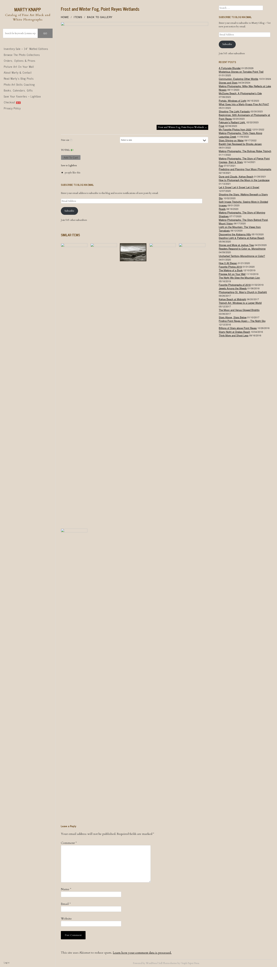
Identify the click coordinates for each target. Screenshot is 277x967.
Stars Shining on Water (231, 140)
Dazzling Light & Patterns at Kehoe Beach (241, 238)
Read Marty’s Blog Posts (19, 78)
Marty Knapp (27, 9)
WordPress (151, 963)
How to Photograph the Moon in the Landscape (244, 180)
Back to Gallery (99, 17)
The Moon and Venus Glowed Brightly (239, 310)
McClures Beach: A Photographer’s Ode (240, 93)
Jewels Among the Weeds (233, 288)
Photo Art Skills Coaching (19, 84)
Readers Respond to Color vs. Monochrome (242, 248)
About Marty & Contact (18, 72)
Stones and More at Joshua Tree (236, 245)
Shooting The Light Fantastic (234, 111)
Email (66, 904)
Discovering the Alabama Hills (235, 234)
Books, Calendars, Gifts (18, 90)
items (78, 17)
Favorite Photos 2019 (230, 266)
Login (6, 962)
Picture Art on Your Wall (19, 66)
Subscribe (69, 211)
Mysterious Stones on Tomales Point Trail (241, 71)
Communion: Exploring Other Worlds (238, 79)
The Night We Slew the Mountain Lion (239, 277)
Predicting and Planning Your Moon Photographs (245, 169)
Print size (66, 140)
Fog (221, 165)
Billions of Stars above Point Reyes (238, 328)
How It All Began (228, 263)
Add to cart (71, 157)
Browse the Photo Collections (22, 55)
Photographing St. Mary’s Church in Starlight (243, 292)
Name (66, 889)
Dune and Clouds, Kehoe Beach (236, 176)
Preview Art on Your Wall (232, 274)
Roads (222, 209)
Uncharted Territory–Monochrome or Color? (242, 256)
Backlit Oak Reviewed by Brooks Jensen (240, 144)
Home (65, 17)
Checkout (12, 102)
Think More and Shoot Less (233, 335)
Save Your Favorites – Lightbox (22, 96)
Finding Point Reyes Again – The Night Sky (242, 321)
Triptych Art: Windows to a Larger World (240, 303)
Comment (69, 843)
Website (66, 919)
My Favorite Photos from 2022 (235, 129)
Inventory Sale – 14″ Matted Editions (26, 48)
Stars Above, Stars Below (232, 317)
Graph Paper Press (190, 963)
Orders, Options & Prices (19, 60)
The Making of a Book (231, 270)
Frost (221, 126)
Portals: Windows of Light (232, 100)
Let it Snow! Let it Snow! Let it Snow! (239, 187)
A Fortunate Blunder (230, 68)
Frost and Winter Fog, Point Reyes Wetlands (100, 8)
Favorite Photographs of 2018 (235, 285)
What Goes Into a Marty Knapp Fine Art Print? (244, 104)
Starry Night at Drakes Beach (234, 332)
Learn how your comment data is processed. (142, 953)
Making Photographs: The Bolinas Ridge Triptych (245, 151)
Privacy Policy (12, 108)
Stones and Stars (228, 82)
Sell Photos (164, 963)
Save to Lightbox (69, 165)
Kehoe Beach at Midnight (232, 299)
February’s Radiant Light (232, 122)
